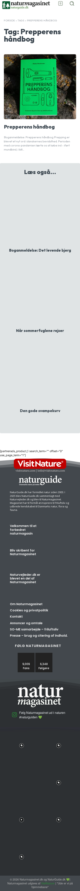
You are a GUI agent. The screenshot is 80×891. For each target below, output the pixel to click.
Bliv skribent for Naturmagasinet (23, 552)
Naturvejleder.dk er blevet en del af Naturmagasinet (25, 578)
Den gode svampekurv (40, 410)
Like (26, 654)
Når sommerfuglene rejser (40, 330)
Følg (44, 654)
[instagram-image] (21, 744)
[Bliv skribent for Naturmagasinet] (58, 557)
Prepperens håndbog (29, 126)
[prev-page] (36, 421)
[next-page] (42, 421)
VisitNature (48, 883)
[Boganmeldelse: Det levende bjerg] (40, 212)
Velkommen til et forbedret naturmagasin (23, 530)
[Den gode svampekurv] (40, 373)
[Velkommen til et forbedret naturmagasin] (58, 533)
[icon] (14, 716)
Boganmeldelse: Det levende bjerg (40, 250)
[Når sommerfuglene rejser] (40, 293)
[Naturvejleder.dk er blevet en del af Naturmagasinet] (58, 581)
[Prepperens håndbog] (40, 86)
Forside (9, 20)
